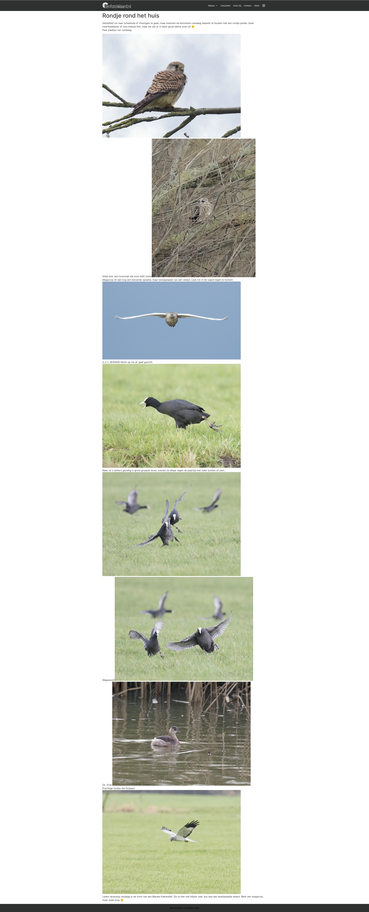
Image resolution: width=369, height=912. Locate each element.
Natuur (211, 5)
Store (256, 5)
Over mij (237, 5)
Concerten (225, 5)
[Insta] (264, 6)
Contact (247, 5)
